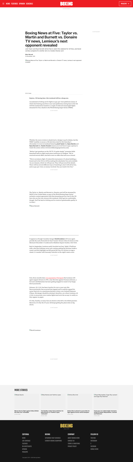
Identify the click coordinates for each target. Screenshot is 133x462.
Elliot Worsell (29, 54)
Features (14, 4)
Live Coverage (26, 441)
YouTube (93, 438)
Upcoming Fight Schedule (53, 438)
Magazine (124, 4)
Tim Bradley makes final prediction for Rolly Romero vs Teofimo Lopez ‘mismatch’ (52, 412)
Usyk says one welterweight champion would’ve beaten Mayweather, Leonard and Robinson (105, 412)
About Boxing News (74, 438)
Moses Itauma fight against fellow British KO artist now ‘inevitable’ (26, 411)
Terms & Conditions (74, 444)
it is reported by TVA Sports (54, 278)
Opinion (22, 4)
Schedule (29, 4)
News (8, 4)
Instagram (94, 441)
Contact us (71, 441)
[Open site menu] (3, 4)
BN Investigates (27, 446)
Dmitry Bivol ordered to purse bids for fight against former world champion (78, 411)
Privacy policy (72, 446)
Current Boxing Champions (53, 441)
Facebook (93, 446)
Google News (94, 449)
